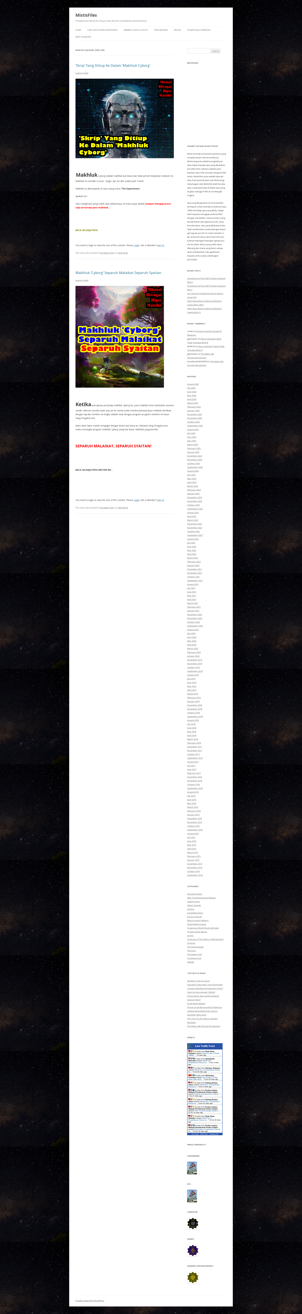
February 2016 (194, 810)
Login (136, 245)
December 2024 (194, 455)
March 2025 (192, 444)
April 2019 (191, 690)
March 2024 (192, 486)
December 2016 (194, 776)
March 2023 (192, 520)
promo (190, 935)
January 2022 (193, 565)
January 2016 (193, 814)
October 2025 (193, 421)
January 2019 (193, 701)
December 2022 (194, 523)
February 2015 (194, 856)
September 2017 (195, 758)
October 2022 (193, 531)
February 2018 (194, 743)
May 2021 (191, 595)
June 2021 (191, 591)
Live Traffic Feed (205, 1046)
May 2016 (191, 803)
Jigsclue (190, 909)
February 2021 (194, 607)
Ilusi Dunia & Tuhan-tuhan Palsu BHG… (203, 1078)
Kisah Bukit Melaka (196, 1003)
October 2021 (193, 576)
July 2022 (191, 542)
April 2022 (191, 554)
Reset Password (83, 37)
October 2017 (193, 754)
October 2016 (193, 784)
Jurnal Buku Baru (195, 912)
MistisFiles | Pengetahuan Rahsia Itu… (200, 1061)
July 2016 (191, 795)
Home (78, 30)
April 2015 (191, 848)
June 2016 (191, 799)
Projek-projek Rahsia (197, 931)
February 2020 (194, 652)
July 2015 (191, 837)
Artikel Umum (193, 901)
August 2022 (193, 539)
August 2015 (193, 833)
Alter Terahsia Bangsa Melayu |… (207, 1111)
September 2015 (195, 829)
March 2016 (192, 807)
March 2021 (192, 603)
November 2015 (194, 822)
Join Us (160, 245)
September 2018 (195, 716)
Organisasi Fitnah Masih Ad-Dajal (203, 928)
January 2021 (193, 610)
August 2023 (193, 512)
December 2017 (194, 746)
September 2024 (195, 467)
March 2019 (192, 693)
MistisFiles (86, 15)
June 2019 (191, 682)
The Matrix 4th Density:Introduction (203, 1026)
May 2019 (191, 686)
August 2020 (193, 629)
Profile (177, 30)
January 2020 (193, 656)
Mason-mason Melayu (198, 920)
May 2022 (191, 550)
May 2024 (191, 478)
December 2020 (194, 614)
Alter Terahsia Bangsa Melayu (201, 897)
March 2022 (192, 557)
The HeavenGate (195, 946)
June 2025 (191, 437)
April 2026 (191, 399)
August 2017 (193, 761)
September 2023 (195, 508)
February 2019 (194, 697)
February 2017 (194, 773)
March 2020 (192, 648)
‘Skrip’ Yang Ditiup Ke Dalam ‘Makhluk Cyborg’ (113, 65)
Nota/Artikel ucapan (196, 924)
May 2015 (191, 844)
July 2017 (191, 765)
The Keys (191, 950)
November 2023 (194, 501)
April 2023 (191, 516)
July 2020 (191, 633)
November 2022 (194, 527)
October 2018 (193, 712)
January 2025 (193, 452)
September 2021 (195, 580)
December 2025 (194, 414)
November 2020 (194, 618)
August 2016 (193, 792)
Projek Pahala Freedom (198, 30)
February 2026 (194, 406)
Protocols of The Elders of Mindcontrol (205, 939)
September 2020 (195, 625)
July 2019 (191, 678)
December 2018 (194, 705)
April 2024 (191, 482)
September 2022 (195, 535)
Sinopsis (191, 943)
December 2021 (194, 569)
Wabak (190, 962)
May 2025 (191, 440)
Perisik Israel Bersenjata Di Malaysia (204, 1007)
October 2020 (193, 622)
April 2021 (191, 599)
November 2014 (194, 867)
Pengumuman (161, 30)
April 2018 (191, 735)
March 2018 (192, 739)
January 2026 (193, 410)
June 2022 (191, 546)
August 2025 (193, 429)
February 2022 (194, 561)
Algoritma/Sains (194, 894)
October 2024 (193, 463)
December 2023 (194, 497)
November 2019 (194, 663)
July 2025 (191, 433)
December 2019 (194, 659)
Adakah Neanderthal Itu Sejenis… (207, 1094)
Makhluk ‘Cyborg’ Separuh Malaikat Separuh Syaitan (118, 272)
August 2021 (193, 584)
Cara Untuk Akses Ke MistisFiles (102, 30)
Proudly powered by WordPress (90, 1300)
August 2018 (193, 720)
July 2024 (191, 474)
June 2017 (191, 769)
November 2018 (194, 709)
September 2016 (195, 788)
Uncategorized (194, 958)
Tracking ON (213, 1134)
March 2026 (192, 403)
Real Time (204, 1134)
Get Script (195, 1134)
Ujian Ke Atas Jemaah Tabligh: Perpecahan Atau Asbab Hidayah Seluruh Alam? (203, 996)
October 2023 (193, 505)
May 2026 (191, 395)
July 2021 (191, 588)
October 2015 (193, 826)
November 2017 (194, 750)
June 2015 (191, 841)
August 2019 (193, 675)
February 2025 (194, 448)
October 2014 (193, 871)
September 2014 (195, 875)
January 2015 (193, 860)
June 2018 (191, 727)
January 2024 (193, 493)
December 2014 (194, 863)
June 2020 (191, 637)
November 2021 (194, 573)
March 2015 (192, 852)
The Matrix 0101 (106, 252)
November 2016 (194, 780)
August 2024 (193, 471)
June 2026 (191, 391)
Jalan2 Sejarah (194, 905)
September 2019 (195, 671)
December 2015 (194, 818)
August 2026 (193, 384)
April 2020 (191, 644)
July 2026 (191, 387)
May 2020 (191, 641)
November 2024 (194, 459)
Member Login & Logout (136, 30)
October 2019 (193, 667)
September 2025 (195, 425)
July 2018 (191, 724)
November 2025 (194, 418)
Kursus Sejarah (194, 916)
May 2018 (191, 731)
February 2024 (194, 489)
